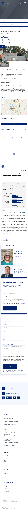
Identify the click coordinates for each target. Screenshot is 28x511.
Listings (5, 239)
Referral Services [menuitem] (7, 461)
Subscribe (10, 308)
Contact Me (16, 256)
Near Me (13, 24)
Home (2, 239)
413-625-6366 (7, 431)
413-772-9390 (18, 269)
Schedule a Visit (19, 318)
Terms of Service (9, 371)
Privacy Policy (22, 303)
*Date (4, 334)
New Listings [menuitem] (7, 473)
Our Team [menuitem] (6, 455)
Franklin (11, 239)
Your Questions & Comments (9, 344)
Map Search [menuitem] (6, 475)
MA (8, 239)
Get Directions (14, 123)
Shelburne (16, 239)
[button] (26, 20)
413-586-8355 (7, 440)
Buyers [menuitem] (5, 458)
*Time (4, 339)
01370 (20, 239)
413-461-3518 (9, 388)
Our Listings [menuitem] (6, 471)
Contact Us (8, 318)
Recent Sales (21, 271)
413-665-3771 (7, 419)
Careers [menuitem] (5, 457)
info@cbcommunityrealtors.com (13, 393)
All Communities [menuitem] (7, 485)
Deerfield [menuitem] (6, 486)
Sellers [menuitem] (5, 460)
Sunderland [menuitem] (6, 491)
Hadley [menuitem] (5, 488)
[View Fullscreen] (3, 106)
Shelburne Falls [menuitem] (7, 489)
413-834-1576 (18, 253)
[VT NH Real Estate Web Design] (9, 508)
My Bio (20, 256)
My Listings (16, 271)
